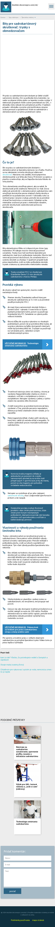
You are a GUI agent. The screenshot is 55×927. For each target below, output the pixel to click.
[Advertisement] (27, 64)
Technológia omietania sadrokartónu (26, 822)
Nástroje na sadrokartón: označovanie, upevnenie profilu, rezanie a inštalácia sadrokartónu (27, 751)
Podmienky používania (20, 920)
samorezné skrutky (16, 495)
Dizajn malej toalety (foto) (12, 664)
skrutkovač (7, 174)
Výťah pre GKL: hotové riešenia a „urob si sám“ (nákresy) (27, 786)
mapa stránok (38, 920)
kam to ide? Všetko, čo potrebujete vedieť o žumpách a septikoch (24, 658)
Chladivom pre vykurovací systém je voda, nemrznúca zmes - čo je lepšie (26, 670)
